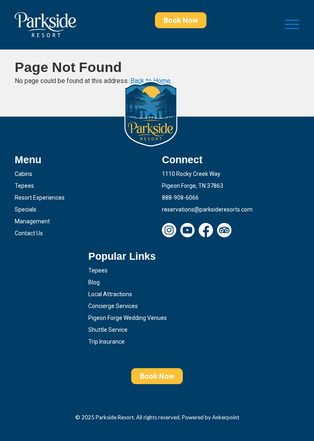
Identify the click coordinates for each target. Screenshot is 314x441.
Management (32, 221)
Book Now (181, 20)
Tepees (24, 185)
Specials (25, 209)
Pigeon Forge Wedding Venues (127, 318)
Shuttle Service (108, 329)
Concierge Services (113, 306)
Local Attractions (110, 294)
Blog (94, 282)
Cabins (23, 174)
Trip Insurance (106, 341)
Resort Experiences (40, 197)
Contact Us (29, 233)
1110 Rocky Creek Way (191, 174)
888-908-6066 (180, 197)
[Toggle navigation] (292, 25)
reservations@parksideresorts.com (207, 209)
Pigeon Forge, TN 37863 (192, 185)
